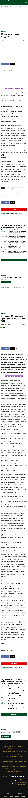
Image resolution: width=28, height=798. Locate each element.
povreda (7, 190)
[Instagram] (15, 780)
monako (3, 190)
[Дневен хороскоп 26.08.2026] (14, 269)
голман (16, 191)
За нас (20, 780)
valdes (20, 190)
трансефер (4, 195)
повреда (14, 193)
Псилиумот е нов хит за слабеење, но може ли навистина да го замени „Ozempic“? (17, 233)
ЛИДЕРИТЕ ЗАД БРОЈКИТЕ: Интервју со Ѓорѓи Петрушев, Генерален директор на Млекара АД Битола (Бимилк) (14, 227)
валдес (8, 191)
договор (21, 191)
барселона (4, 191)
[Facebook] (12, 780)
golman (20, 188)
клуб (6, 193)
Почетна (2, 6)
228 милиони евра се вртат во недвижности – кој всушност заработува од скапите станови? (16, 248)
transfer (16, 190)
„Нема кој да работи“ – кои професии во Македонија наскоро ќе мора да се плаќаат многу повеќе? (17, 238)
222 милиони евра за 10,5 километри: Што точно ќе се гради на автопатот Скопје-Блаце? (17, 243)
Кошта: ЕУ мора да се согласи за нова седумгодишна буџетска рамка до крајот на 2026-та (17, 253)
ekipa (16, 188)
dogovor (12, 188)
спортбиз (19, 193)
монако (10, 193)
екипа (3, 193)
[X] (15, 783)
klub (23, 188)
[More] (16, 64)
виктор (12, 191)
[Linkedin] (12, 783)
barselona (8, 188)
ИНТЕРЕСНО (7, 6)
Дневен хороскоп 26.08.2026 (11, 277)
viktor (24, 190)
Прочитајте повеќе (6, 282)
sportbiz (12, 190)
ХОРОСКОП (4, 275)
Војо (7, 40)
